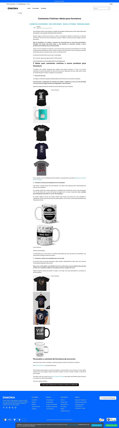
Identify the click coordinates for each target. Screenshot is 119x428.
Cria (28, 4)
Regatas (34, 402)
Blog (111, 4)
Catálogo (34, 408)
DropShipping (21, 4)
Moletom (34, 404)
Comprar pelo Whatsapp (108, 398)
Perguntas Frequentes (80, 400)
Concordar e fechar (96, 425)
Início (28, 8)
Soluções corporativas (51, 406)
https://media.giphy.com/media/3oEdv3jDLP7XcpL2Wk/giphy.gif (49, 61)
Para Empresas (11, 4)
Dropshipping (49, 402)
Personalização (50, 400)
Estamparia (63, 406)
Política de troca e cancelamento (79, 405)
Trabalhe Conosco (65, 411)
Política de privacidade (81, 402)
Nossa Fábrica (64, 404)
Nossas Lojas (64, 402)
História (63, 400)
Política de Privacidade (72, 424)
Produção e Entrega (80, 408)
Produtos (43, 8)
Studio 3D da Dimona (40, 365)
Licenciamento (50, 408)
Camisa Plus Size (36, 406)
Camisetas (34, 400)
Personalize (36, 8)
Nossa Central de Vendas (58, 376)
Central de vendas (112, 425)
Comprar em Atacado (51, 404)
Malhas (62, 408)
